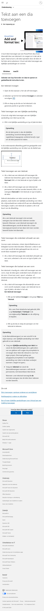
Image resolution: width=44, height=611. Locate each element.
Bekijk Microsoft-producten (9, 439)
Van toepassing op (8, 24)
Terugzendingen (6, 462)
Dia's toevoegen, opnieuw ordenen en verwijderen (19, 392)
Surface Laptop (6, 426)
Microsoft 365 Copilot (7, 529)
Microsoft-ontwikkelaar (8, 545)
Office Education (6, 494)
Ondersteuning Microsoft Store (10, 458)
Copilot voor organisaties (8, 429)
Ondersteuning (7, 7)
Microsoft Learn (6, 549)
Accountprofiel (6, 452)
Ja (16, 413)
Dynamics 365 (5, 523)
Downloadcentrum (7, 455)
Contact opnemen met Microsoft (10, 601)
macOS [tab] (15, 71)
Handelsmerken (6, 604)
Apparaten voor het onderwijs (9, 484)
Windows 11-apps (6, 443)
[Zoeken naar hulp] (7, 2)
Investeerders (5, 584)
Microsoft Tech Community (9, 555)
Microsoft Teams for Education (10, 487)
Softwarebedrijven (6, 565)
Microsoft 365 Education (8, 491)
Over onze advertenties (17, 604)
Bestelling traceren (7, 465)
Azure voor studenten (7, 504)
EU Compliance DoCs (29, 604)
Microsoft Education (7, 481)
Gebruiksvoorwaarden (30, 601)
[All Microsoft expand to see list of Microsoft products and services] (2, 2)
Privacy (21, 601)
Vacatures (4, 578)
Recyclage (4, 468)
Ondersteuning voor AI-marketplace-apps (12, 552)
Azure (3, 520)
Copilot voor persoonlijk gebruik (10, 433)
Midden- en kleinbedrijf (8, 536)
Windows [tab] (6, 71)
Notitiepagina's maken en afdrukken (14, 396)
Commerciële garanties (8, 471)
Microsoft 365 (5, 436)
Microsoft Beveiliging (7, 516)
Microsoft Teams (6, 533)
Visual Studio (5, 568)
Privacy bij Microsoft (7, 581)
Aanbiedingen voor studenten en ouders (12, 500)
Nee (27, 413)
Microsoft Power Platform (8, 562)
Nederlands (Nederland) (11, 590)
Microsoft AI (5, 513)
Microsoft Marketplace (8, 558)
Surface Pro (5, 423)
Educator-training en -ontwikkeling (11, 497)
